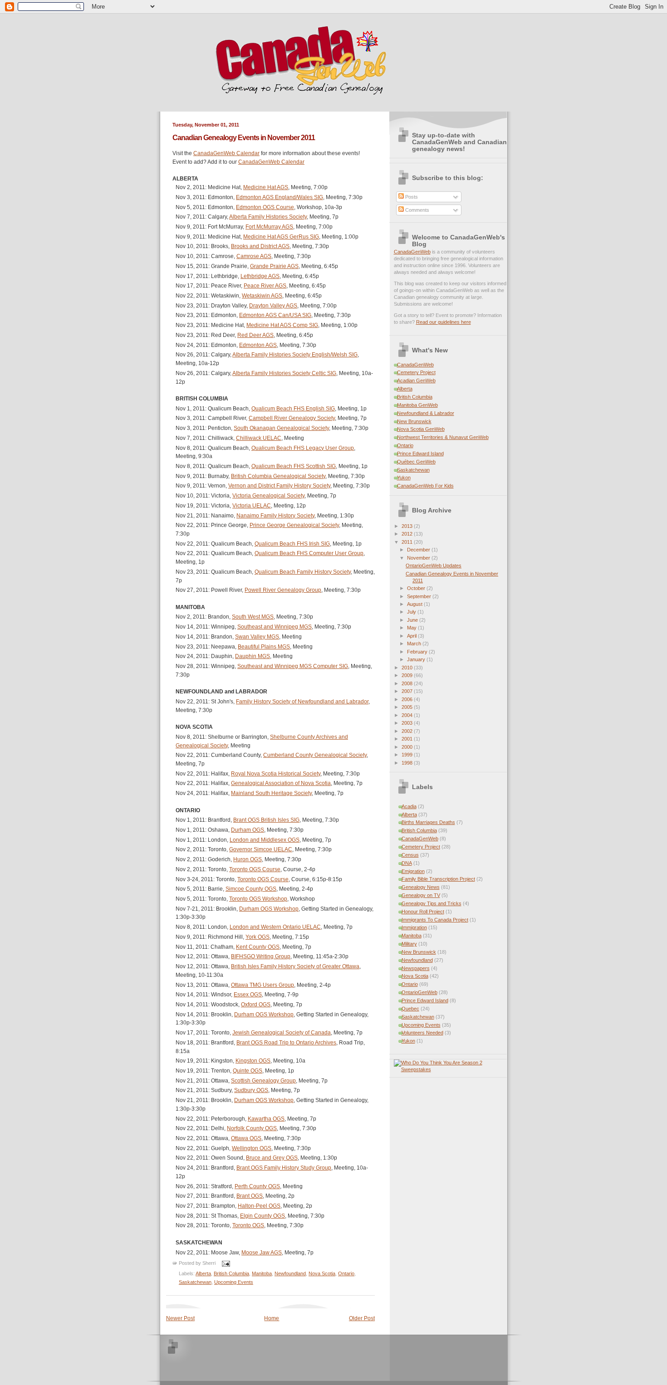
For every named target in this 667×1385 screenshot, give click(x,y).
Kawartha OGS (266, 1119)
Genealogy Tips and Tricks (431, 903)
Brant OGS (249, 1196)
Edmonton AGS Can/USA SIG (275, 315)
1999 (408, 754)
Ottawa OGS (246, 1138)
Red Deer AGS (255, 335)
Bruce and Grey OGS (272, 1158)
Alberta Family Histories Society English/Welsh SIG (295, 354)
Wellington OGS (251, 1148)
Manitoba (262, 1273)
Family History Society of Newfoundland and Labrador (302, 701)
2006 (408, 699)
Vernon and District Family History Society (279, 486)
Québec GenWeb (416, 461)
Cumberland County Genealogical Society (315, 755)
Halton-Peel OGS (259, 1206)
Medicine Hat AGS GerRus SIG (281, 237)
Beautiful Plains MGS (264, 647)
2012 (408, 533)
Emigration (413, 871)
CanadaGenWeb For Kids (425, 485)
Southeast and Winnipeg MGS (274, 627)
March (414, 643)
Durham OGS (247, 830)
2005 (408, 707)
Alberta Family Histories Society (268, 217)
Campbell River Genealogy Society (292, 418)
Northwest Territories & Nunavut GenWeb (443, 437)
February (418, 651)
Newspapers (416, 968)
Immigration (414, 927)
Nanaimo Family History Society (275, 515)
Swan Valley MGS (257, 637)
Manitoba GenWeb (417, 405)
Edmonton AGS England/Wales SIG (279, 197)
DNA (407, 863)
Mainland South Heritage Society (271, 793)
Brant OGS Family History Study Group (283, 1168)
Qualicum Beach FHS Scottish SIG (293, 466)
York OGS (257, 937)
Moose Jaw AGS (261, 1252)
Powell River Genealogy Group (283, 590)
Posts (411, 197)
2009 (408, 675)
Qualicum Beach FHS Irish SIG (292, 544)
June (413, 620)
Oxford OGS (255, 1004)
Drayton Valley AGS (273, 305)
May (412, 627)
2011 (408, 542)
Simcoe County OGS (251, 889)
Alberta (203, 1273)
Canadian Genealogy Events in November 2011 (243, 137)
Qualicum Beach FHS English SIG (293, 408)
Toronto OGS (248, 1225)
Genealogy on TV (421, 895)
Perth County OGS (257, 1186)
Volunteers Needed (422, 1032)
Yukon (404, 477)
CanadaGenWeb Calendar (226, 153)
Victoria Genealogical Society (268, 496)
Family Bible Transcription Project (438, 879)
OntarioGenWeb (419, 992)
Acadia (409, 806)
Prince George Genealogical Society (294, 525)
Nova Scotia (322, 1273)
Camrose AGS (253, 256)
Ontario (346, 1273)
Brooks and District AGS (260, 246)
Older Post (362, 1318)
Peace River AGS (265, 286)
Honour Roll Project (423, 911)
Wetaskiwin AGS (262, 296)
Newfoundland (290, 1273)
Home (271, 1318)
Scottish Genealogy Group (263, 1081)
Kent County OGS (258, 947)
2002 (408, 731)
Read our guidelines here (443, 322)
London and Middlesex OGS (264, 840)
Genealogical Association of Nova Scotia (281, 783)
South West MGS (253, 617)
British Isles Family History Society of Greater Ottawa (295, 966)
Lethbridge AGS (260, 276)
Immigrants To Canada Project (435, 919)
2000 (408, 747)
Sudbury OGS (251, 1090)
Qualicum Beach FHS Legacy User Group (302, 448)
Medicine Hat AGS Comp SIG (282, 325)
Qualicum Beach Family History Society (303, 572)
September (419, 596)
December (419, 549)
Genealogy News (421, 887)
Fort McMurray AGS (269, 227)
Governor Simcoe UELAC (260, 849)
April (412, 636)
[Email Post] (225, 1263)
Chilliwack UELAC (258, 438)
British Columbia (231, 1273)
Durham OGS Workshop (269, 909)
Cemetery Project (416, 372)
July (412, 611)
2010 (408, 667)
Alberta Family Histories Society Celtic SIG (284, 373)
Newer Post (180, 1318)
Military (409, 943)
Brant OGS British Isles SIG (266, 820)
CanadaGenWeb (412, 251)
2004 (408, 715)
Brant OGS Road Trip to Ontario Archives (286, 1042)
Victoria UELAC (251, 505)
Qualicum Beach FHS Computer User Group (309, 553)
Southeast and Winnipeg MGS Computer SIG (292, 666)
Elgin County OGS (262, 1216)
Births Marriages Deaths (428, 822)
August (415, 604)
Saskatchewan (195, 1282)
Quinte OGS (247, 1071)
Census (410, 855)
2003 (408, 723)
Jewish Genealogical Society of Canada (281, 1032)
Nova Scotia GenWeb (421, 429)
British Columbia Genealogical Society (278, 476)
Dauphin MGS (252, 656)
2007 (408, 691)
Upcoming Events (233, 1282)
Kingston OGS (252, 1061)
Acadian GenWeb (416, 380)
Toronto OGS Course (254, 869)
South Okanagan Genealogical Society (281, 428)
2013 (408, 526)
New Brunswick (414, 421)
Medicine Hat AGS (265, 187)
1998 (408, 763)
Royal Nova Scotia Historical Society (275, 774)
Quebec (410, 1008)
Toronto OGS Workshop (258, 899)
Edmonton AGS (258, 345)
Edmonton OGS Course (265, 207)
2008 (408, 683)
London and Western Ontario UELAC (275, 927)
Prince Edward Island (420, 453)
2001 (408, 738)
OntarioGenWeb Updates (433, 565)
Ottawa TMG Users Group (262, 985)
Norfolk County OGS (252, 1128)
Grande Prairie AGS (274, 266)
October (417, 588)
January (417, 659)
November (419, 558)
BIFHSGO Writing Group (260, 956)
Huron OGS (247, 859)
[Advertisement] (291, 1357)
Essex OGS (248, 994)
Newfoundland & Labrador (425, 413)
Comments (416, 210)
